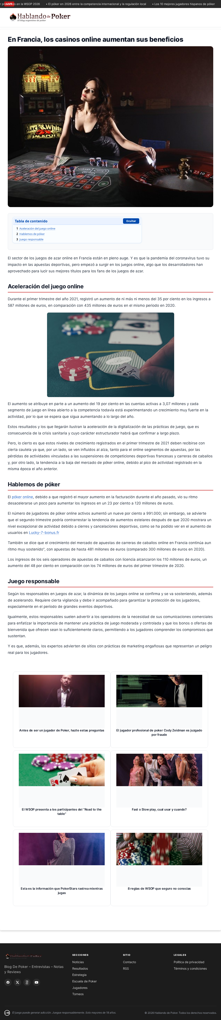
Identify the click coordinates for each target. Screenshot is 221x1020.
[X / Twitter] (17, 982)
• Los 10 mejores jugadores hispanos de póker (169, 4)
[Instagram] (27, 982)
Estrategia (79, 975)
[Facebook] (8, 982)
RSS (126, 968)
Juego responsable (29, 239)
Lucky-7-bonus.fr (44, 532)
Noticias (78, 962)
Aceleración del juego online (35, 228)
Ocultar (131, 221)
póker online (22, 497)
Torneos (78, 994)
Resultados (80, 968)
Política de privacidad (189, 962)
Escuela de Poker (84, 981)
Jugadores (79, 988)
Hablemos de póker (30, 234)
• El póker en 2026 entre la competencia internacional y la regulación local (82, 4)
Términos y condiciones (190, 968)
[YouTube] (36, 982)
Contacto (129, 962)
